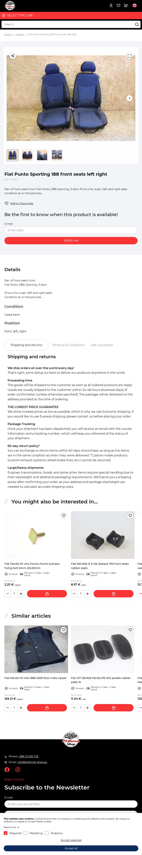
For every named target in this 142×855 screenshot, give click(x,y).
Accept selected (71, 840)
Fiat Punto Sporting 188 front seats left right (52, 34)
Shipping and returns (26, 345)
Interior (20, 34)
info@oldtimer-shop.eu (32, 762)
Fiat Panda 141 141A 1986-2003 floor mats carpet (35, 678)
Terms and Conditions (68, 345)
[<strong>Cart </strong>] (126, 5)
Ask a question (102, 345)
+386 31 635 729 (28, 756)
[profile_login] (111, 5)
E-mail (8, 224)
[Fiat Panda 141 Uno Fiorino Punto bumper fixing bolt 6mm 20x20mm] (36, 535)
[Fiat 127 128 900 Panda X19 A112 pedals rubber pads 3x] (103, 649)
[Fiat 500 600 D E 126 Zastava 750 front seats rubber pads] (103, 535)
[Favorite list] (118, 5)
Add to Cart (47, 593)
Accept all (71, 848)
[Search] (137, 24)
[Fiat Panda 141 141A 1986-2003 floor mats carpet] (36, 649)
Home (7, 34)
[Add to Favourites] (64, 516)
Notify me (71, 240)
